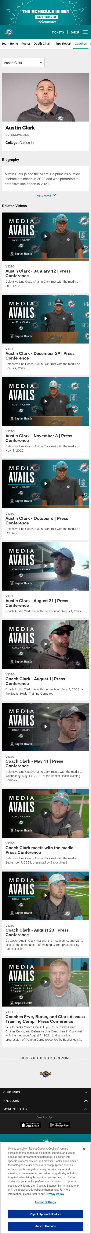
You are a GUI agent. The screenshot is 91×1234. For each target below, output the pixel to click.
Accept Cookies (45, 1226)
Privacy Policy (55, 1193)
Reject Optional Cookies (45, 1214)
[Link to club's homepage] (8, 30)
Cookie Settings (45, 1202)
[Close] (84, 1149)
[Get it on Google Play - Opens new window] (59, 1127)
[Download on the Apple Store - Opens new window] (30, 1125)
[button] (45, 195)
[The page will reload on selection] (23, 62)
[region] (45, 1188)
